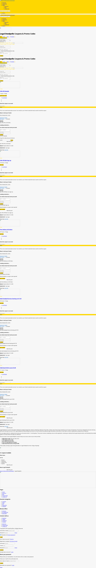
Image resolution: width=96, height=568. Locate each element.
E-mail (1, 545)
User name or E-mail (4, 561)
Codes (4, 36)
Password (2, 532)
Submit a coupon (3, 38)
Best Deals (4, 513)
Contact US (6, 8)
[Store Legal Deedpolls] (5, 30)
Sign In (3, 13)
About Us (6, 6)
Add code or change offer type (6, 42)
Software (4, 506)
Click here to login (13, 541)
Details (2, 119)
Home (3, 492)
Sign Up (11, 539)
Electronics (4, 505)
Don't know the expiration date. (7, 51)
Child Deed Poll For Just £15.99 (8, 368)
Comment (8, 119)
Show (16, 532)
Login (12, 552)
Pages (3, 5)
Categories (4, 4)
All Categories (5, 512)
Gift (3, 504)
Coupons (4, 501)
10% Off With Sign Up (5, 160)
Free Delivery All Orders (6, 229)
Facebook (2, 117)
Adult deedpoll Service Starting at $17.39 (10, 298)
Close (1, 567)
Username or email (4, 530)
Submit (1, 55)
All (1, 36)
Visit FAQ (6, 150)
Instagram (4, 520)
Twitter (5, 117)
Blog (5, 7)
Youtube (4, 521)
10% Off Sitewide (4, 91)
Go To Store (2, 209)
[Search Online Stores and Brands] (7, 0)
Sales (8, 36)
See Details (4, 97)
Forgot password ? (11, 535)
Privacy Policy (5, 495)
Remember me (4, 535)
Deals (3, 502)
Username (2, 543)
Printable (12, 36)
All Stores (4, 2)
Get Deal (2, 164)
